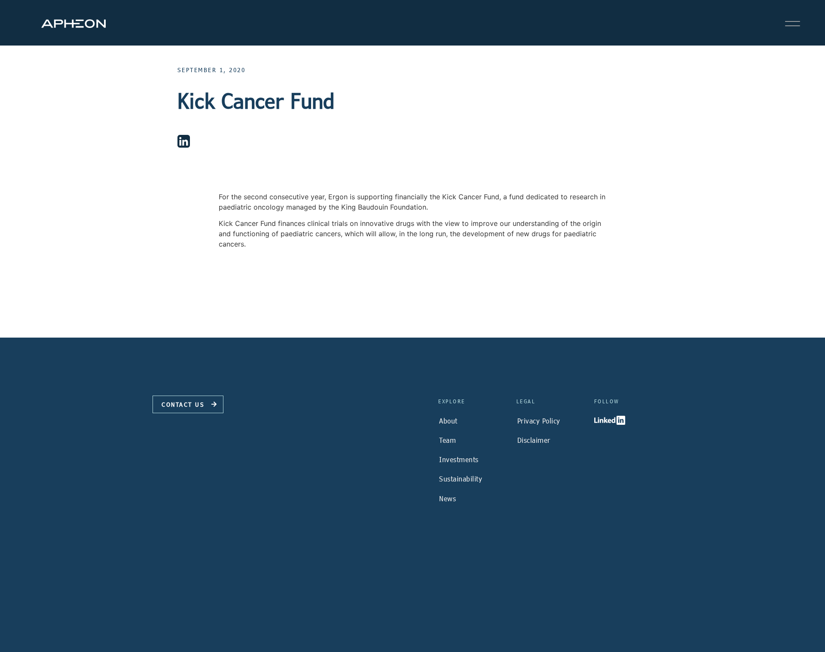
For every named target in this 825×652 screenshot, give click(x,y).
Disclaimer (533, 440)
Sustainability (460, 479)
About (448, 421)
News (447, 498)
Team (447, 440)
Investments (459, 459)
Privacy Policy (538, 421)
